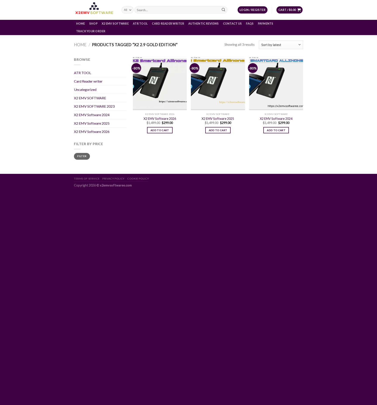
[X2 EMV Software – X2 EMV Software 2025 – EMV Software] (94, 10)
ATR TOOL (140, 23)
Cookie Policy (138, 178)
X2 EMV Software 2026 (92, 131)
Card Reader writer (168, 23)
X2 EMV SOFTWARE (90, 98)
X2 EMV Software (115, 23)
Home (80, 23)
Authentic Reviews (203, 23)
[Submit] (223, 10)
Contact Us (232, 23)
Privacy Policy (113, 178)
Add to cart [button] (160, 130)
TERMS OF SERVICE (87, 178)
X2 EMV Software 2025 (92, 123)
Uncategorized (85, 89)
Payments (265, 23)
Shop (93, 23)
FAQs (250, 23)
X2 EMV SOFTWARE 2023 (94, 106)
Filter (81, 156)
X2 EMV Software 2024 (92, 115)
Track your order (91, 31)
